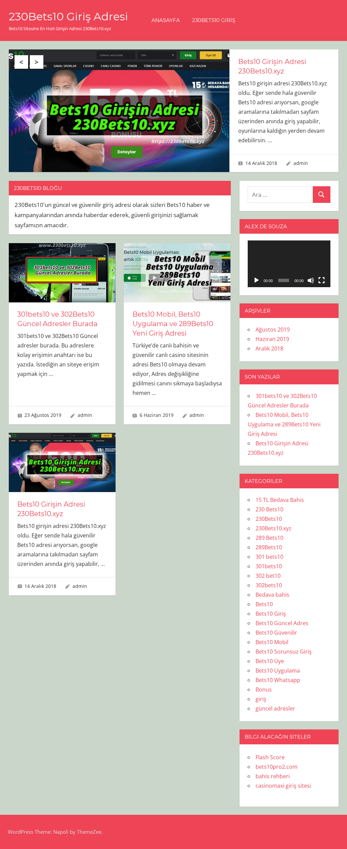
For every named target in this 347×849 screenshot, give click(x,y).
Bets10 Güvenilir (276, 632)
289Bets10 (269, 547)
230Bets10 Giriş (213, 20)
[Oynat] (256, 280)
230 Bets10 (269, 509)
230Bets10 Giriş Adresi (68, 16)
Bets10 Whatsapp (278, 680)
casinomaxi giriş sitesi (283, 785)
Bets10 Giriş (271, 613)
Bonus (264, 689)
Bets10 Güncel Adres (282, 623)
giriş (261, 699)
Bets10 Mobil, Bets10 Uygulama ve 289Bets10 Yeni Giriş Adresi (172, 323)
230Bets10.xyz (273, 528)
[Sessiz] (310, 280)
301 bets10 (269, 556)
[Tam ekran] (321, 280)
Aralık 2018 (269, 348)
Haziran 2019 (272, 339)
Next (36, 62)
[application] (289, 263)
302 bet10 (268, 575)
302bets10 (269, 585)
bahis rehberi (273, 776)
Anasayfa (165, 20)
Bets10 (264, 604)
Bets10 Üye (270, 661)
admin (300, 163)
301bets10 (269, 566)
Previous (21, 62)
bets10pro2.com (277, 766)
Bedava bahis (272, 594)
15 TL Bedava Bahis (280, 500)
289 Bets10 (269, 538)
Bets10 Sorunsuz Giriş (284, 651)
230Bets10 (269, 519)
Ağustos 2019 (273, 329)
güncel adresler (275, 708)
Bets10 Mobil (272, 642)
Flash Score (270, 757)
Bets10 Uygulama (278, 670)
